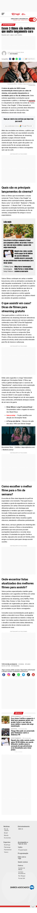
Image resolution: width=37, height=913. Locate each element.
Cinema (21, 664)
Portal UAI (21, 878)
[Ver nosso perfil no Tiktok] (28, 676)
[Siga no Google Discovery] (28, 59)
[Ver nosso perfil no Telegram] (23, 676)
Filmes (28, 664)
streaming (15, 666)
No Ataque (21, 876)
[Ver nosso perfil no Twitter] (13, 676)
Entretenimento (24, 826)
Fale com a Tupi (22, 857)
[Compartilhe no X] (13, 59)
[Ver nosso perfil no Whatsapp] (18, 676)
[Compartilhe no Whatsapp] (16, 59)
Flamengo (7, 847)
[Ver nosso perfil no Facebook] (3, 676)
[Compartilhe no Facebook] (10, 59)
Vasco (6, 852)
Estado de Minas (21, 868)
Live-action (6, 666)
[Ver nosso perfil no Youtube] (33, 676)
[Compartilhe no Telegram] (20, 59)
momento (32, 100)
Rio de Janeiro (6, 829)
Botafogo (7, 845)
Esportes (7, 842)
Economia (7, 838)
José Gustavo (14, 53)
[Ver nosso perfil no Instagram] (8, 676)
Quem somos (23, 862)
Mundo (6, 835)
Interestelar (11, 415)
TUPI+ (20, 847)
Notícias (7, 826)
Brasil (6, 833)
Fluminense (7, 850)
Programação (22, 850)
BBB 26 (20, 829)
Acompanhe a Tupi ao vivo (23, 843)
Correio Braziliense (21, 872)
